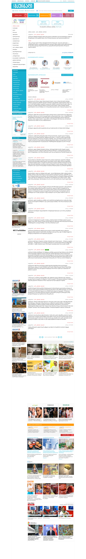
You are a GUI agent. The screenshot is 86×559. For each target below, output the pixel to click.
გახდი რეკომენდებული (67, 57)
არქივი (14, 134)
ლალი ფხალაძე (16, 174)
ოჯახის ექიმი (67, 68)
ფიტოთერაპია (16, 38)
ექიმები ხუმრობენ (17, 60)
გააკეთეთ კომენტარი (67, 52)
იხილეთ (70, 123)
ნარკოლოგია (16, 45)
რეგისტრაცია (71, 1)
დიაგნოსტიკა (16, 110)
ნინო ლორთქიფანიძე (17, 178)
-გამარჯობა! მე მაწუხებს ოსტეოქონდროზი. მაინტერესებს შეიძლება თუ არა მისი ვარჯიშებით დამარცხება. (49, 211)
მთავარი (14, 1)
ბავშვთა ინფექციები (17, 141)
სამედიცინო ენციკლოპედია (19, 64)
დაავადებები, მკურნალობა (19, 58)
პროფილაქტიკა (16, 62)
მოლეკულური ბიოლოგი (45, 68)
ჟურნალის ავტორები (17, 113)
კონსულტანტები (16, 170)
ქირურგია (15, 49)
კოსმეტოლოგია (16, 56)
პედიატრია (15, 34)
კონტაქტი (33, 1)
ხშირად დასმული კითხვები (44, 1)
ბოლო (61, 337)
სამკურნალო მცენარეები (49, 428)
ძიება (71, 10)
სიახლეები (15, 28)
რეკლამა (27, 1)
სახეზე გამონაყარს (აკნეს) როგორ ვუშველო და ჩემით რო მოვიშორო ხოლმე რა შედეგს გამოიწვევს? (48, 328)
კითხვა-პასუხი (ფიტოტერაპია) (35, 424)
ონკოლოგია (15, 53)
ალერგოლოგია (16, 41)
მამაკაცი (15, 32)
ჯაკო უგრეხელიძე (16, 180)
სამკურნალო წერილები (65, 428)
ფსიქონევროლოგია (17, 51)
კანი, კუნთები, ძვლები (18, 47)
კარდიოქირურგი (56, 68)
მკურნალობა (21, 150)
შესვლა (64, 1)
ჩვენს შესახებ (21, 1)
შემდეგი (59, 337)
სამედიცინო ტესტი (17, 108)
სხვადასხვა (15, 66)
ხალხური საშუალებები (33, 428)
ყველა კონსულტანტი (20, 182)
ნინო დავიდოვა (16, 172)
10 (56, 337)
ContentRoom (68, 341)
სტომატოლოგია (16, 36)
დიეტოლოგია (16, 43)
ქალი (14, 30)
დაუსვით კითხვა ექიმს (50, 27)
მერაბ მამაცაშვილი (17, 176)
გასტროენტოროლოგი (33, 68)
